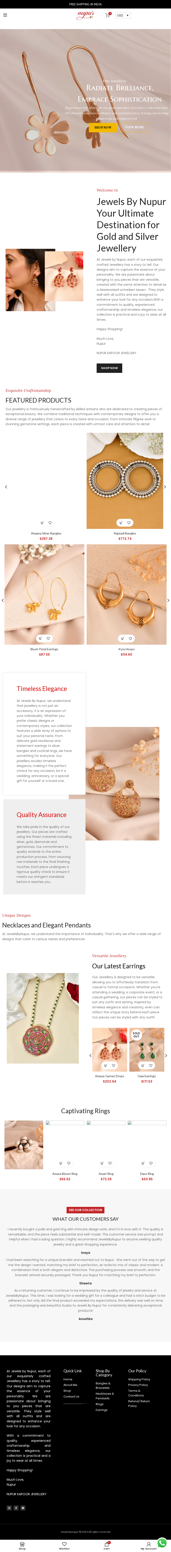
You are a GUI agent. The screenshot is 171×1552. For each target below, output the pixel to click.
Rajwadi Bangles (125, 533)
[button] (41, 638)
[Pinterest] (22, 1508)
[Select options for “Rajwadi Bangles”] (121, 523)
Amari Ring (106, 1174)
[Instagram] (9, 1508)
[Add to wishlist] (50, 523)
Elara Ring (147, 1174)
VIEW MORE (102, 134)
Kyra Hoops (126, 649)
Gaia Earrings (147, 1076)
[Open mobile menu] (5, 15)
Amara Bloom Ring (64, 1174)
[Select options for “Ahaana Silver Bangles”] (42, 523)
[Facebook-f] (16, 1508)
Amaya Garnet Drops (109, 1076)
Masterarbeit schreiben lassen (123, 289)
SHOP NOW (70, 134)
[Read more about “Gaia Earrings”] (143, 1065)
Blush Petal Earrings (44, 649)
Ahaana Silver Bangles (46, 533)
